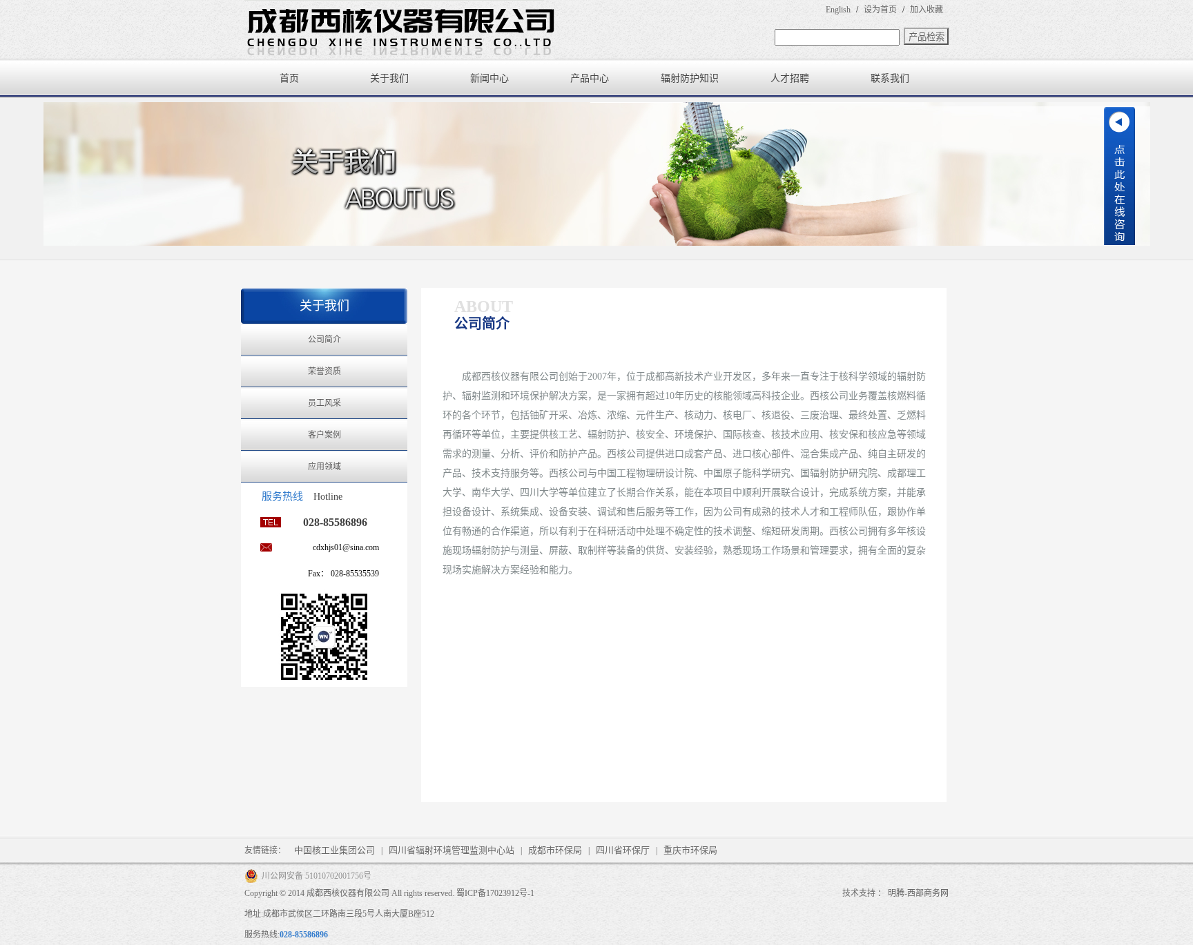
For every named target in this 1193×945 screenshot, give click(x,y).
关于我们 (389, 78)
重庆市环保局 (690, 850)
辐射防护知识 (690, 78)
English (838, 9)
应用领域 (324, 466)
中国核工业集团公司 (334, 850)
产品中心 (589, 78)
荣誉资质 (324, 371)
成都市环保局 (555, 850)
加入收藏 (926, 9)
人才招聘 (789, 78)
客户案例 (324, 435)
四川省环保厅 (623, 850)
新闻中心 (489, 78)
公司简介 (324, 339)
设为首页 (880, 9)
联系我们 (890, 78)
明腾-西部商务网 (918, 893)
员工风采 (324, 403)
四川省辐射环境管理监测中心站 (451, 850)
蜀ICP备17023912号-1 (495, 893)
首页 (289, 78)
